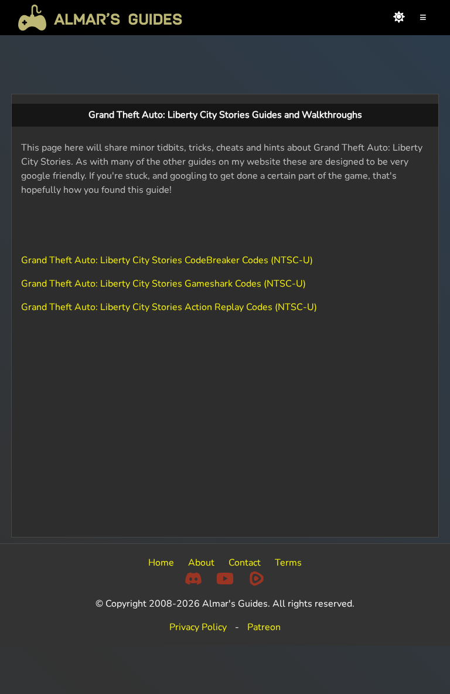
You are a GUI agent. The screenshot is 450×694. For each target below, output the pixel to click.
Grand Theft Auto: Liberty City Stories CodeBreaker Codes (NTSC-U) (167, 260)
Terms (288, 562)
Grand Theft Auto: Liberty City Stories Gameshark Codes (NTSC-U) (163, 283)
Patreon (264, 627)
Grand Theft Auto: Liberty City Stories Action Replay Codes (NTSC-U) (169, 307)
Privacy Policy (198, 627)
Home (161, 562)
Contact (245, 562)
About (201, 562)
